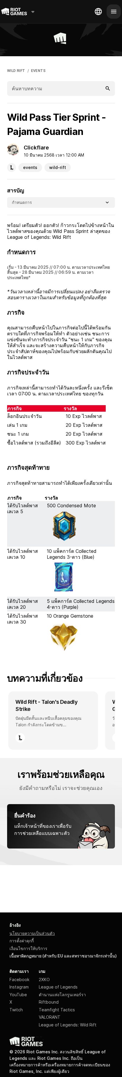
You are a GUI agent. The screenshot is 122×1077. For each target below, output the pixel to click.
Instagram (19, 986)
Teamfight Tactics (57, 1009)
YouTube (18, 994)
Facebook (19, 979)
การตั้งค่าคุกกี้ (21, 940)
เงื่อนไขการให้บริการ (28, 948)
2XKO (44, 979)
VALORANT (49, 1017)
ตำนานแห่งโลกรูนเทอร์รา (62, 994)
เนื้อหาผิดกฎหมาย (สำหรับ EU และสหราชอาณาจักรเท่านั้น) (63, 955)
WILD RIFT (16, 71)
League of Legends (58, 986)
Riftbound (49, 1001)
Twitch (16, 1009)
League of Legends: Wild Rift (68, 1024)
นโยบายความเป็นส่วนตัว (32, 933)
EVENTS (38, 71)
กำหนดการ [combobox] (22, 202)
